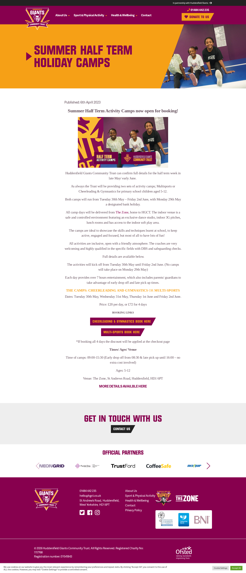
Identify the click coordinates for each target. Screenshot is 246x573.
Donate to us (198, 17)
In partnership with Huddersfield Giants (190, 2)
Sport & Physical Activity (89, 15)
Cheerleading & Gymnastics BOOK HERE (122, 321)
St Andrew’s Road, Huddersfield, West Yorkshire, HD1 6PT (100, 502)
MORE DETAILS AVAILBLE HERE (123, 386)
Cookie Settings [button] (220, 568)
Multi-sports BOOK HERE (121, 332)
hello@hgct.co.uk (90, 496)
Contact (146, 15)
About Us (61, 15)
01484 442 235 (199, 10)
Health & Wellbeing (123, 15)
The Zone (122, 212)
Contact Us (121, 429)
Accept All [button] (236, 568)
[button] (208, 466)
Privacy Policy (133, 510)
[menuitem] (63, 15)
